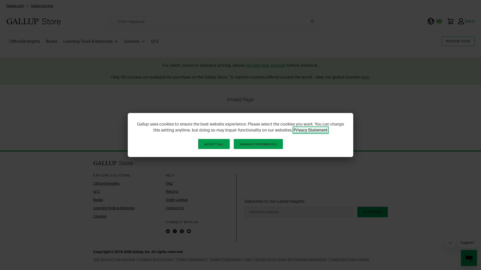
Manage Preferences (258, 144)
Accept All (213, 144)
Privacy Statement (311, 130)
